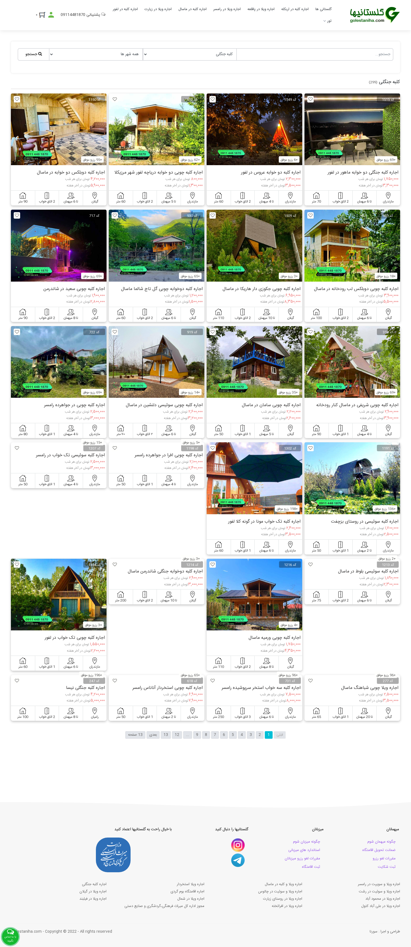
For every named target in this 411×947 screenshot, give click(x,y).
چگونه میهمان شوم (381, 842)
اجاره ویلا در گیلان (93, 891)
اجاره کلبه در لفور (125, 9)
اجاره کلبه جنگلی (94, 884)
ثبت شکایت (387, 867)
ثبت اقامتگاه (311, 867)
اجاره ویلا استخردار (190, 884)
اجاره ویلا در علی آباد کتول (380, 906)
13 (166, 735)
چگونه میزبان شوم (306, 842)
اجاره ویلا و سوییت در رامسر (379, 884)
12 (177, 735)
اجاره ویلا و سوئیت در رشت (379, 891)
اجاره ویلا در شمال (190, 899)
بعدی (153, 735)
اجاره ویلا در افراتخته (287, 906)
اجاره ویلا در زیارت (158, 9)
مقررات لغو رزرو (384, 858)
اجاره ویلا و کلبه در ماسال (283, 884)
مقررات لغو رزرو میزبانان (302, 858)
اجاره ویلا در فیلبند (93, 899)
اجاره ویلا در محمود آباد (382, 899)
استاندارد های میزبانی (304, 850)
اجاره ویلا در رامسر (227, 9)
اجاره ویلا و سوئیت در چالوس (280, 891)
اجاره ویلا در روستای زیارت (282, 899)
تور (329, 21)
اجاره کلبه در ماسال (192, 9)
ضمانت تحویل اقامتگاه (379, 850)
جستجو (31, 54)
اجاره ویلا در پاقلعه (261, 9)
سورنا (373, 932)
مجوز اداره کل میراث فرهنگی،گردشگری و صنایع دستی (164, 906)
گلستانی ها (323, 9)
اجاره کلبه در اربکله (295, 9)
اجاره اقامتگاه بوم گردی (187, 891)
